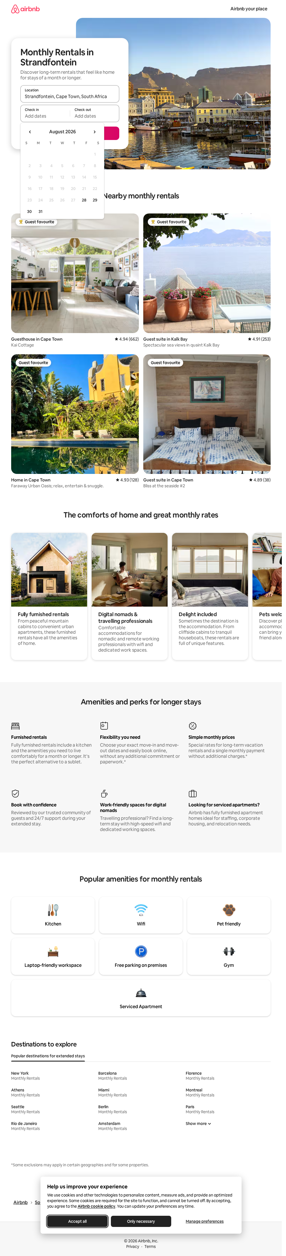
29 (95, 200)
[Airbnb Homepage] (25, 9)
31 (40, 211)
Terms (150, 1246)
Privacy (132, 1246)
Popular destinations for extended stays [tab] (48, 1055)
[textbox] (45, 116)
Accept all (77, 1221)
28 (84, 200)
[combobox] (70, 96)
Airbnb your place (248, 9)
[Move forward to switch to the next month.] (94, 132)
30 (29, 211)
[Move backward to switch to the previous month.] (30, 132)
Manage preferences (205, 1221)
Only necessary (141, 1221)
